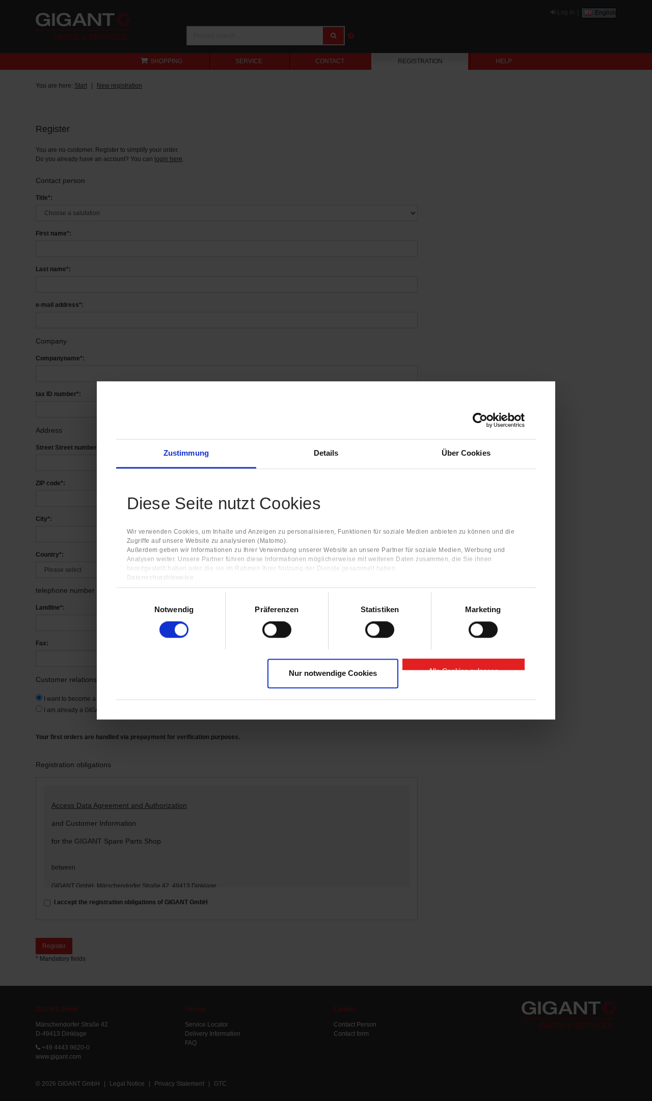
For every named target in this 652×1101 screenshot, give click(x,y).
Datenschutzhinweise (160, 578)
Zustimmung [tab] (186, 453)
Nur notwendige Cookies (333, 673)
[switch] (276, 630)
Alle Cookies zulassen (463, 668)
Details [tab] (326, 453)
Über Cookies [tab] (466, 453)
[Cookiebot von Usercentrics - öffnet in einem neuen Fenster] (480, 420)
